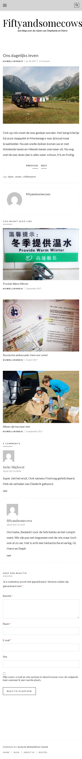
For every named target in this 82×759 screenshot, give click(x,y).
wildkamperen (29, 176)
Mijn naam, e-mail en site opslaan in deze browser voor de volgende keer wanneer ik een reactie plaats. (40, 678)
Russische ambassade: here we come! (25, 355)
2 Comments (44, 61)
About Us (29, 752)
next (44, 165)
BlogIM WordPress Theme (33, 747)
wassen (18, 176)
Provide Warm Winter (15, 283)
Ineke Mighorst (13, 467)
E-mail (7, 640)
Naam (7, 623)
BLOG (16, 752)
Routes (43, 752)
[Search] (76, 5)
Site (5, 656)
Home (6, 752)
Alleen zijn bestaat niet (16, 426)
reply (5, 491)
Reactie (8, 595)
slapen (11, 176)
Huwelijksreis (13, 61)
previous (32, 165)
